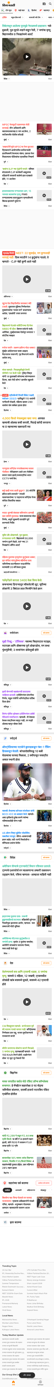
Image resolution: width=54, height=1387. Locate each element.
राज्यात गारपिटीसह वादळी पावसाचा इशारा (38, 1366)
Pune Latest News (34, 1323)
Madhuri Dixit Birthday (35, 1307)
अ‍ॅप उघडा (27, 1375)
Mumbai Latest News (10, 1323)
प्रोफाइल (40, 1385)
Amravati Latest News (35, 1330)
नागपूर (6, 483)
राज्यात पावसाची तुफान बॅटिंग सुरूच (37, 1369)
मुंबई (5, 139)
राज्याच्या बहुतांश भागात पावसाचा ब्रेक (13, 1349)
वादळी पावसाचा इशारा (8, 1366)
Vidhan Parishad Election (11, 1280)
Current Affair (32, 1290)
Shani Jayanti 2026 (34, 1283)
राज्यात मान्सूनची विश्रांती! (10, 1346)
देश (5, 184)
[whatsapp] (45, 79)
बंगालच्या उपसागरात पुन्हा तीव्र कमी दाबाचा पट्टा (38, 1349)
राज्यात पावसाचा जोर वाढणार (10, 1356)
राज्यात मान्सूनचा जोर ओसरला (36, 1342)
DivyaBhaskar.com (34, 1379)
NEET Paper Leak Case (36, 1277)
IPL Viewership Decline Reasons (14, 1273)
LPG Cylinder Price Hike (36, 1270)
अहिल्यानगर (31, 1190)
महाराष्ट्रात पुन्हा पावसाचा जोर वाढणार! (38, 1339)
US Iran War (6, 1270)
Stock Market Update (10, 1277)
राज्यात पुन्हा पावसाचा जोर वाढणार (12, 1342)
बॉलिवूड (6, 685)
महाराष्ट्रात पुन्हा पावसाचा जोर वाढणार (13, 1359)
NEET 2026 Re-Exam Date (12, 1293)
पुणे (5, 162)
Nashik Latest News (35, 1326)
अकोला (7, 1190)
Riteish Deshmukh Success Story (14, 1287)
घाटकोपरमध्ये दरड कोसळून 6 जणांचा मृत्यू (38, 1359)
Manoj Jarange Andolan (36, 1280)
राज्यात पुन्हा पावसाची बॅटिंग (35, 1356)
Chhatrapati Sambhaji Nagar (38, 1320)
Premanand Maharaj (10, 1303)
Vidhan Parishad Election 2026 (38, 1273)
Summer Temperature (10, 1283)
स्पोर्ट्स (6, 848)
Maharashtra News (9, 1320)
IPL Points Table (33, 1297)
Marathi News (7, 1297)
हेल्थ (5, 461)
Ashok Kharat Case (34, 1287)
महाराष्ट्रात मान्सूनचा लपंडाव (35, 1352)
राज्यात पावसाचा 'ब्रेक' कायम (36, 1346)
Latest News (7, 1307)
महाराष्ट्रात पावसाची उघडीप (10, 1339)
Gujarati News (32, 1310)
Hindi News (6, 1310)
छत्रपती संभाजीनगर (10, 572)
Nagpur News (7, 1326)
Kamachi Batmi (8, 1290)
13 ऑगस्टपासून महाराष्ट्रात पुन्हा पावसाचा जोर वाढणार (38, 1362)
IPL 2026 (5, 1300)
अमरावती (18, 1190)
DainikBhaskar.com (9, 1379)
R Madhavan (32, 1300)
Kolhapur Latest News (10, 1330)
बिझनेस (6, 1129)
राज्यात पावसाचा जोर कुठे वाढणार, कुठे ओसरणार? (14, 1352)
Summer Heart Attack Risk (37, 1293)
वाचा (13, 1385)
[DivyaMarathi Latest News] (8, 5)
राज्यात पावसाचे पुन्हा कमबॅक (10, 1362)
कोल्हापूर (43, 1190)
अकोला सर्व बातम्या (43, 1183)
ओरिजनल (7, 296)
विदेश (5, 79)
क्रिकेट (6, 410)
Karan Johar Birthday (35, 1303)
